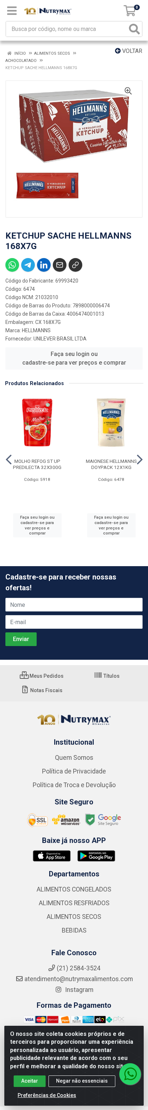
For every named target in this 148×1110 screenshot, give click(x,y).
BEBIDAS (74, 930)
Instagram (78, 989)
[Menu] (11, 10)
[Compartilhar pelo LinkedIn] (44, 265)
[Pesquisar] (134, 29)
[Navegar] (8, 459)
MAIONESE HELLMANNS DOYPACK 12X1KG (111, 464)
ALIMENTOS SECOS (74, 916)
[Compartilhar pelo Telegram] (28, 265)
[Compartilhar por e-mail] (59, 265)
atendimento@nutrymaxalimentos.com (78, 979)
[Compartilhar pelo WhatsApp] (12, 265)
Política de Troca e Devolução (74, 785)
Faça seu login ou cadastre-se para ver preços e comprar (74, 358)
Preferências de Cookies (47, 1095)
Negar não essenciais (82, 1081)
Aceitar (29, 1081)
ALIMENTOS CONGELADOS (74, 889)
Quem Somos (74, 757)
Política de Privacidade (74, 771)
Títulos (111, 676)
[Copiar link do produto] (75, 265)
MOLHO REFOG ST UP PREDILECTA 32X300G (37, 464)
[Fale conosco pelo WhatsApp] (130, 1074)
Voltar (131, 51)
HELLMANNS (36, 330)
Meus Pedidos (46, 676)
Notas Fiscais (46, 690)
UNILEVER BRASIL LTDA (60, 339)
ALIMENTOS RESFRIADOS (74, 903)
